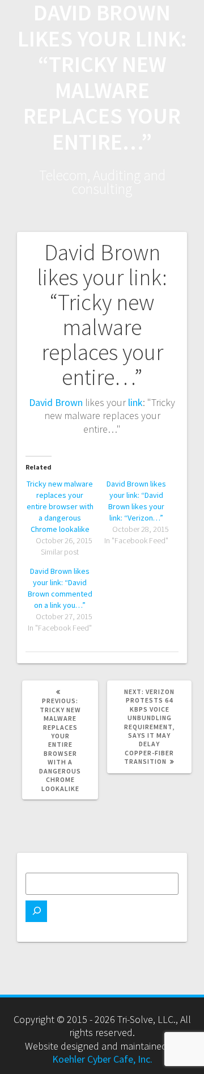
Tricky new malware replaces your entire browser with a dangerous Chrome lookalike (60, 506)
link (135, 402)
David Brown (56, 402)
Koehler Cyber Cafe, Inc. (102, 1058)
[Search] (36, 911)
